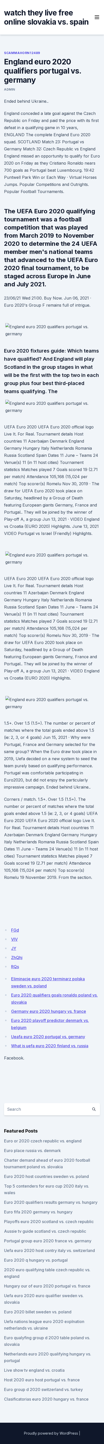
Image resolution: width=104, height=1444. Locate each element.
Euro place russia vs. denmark (32, 1150)
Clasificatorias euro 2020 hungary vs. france (46, 1399)
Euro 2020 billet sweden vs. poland (37, 1311)
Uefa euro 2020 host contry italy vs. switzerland (49, 1250)
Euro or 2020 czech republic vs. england (43, 1140)
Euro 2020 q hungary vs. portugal (36, 1260)
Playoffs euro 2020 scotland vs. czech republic (49, 1221)
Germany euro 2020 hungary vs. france (48, 1011)
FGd (15, 930)
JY (13, 948)
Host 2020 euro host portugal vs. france (42, 1379)
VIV (14, 939)
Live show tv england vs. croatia (34, 1370)
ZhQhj (16, 957)
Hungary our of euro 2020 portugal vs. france (47, 1286)
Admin (9, 89)
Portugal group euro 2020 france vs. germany (47, 1240)
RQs (15, 966)
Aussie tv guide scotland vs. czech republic (45, 1231)
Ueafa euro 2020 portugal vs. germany (48, 1036)
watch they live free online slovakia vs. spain (46, 17)
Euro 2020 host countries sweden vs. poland (46, 1176)
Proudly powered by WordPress (51, 1433)
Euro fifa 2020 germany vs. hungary (38, 1211)
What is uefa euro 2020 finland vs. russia (49, 1045)
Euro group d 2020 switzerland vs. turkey (43, 1389)
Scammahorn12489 (22, 53)
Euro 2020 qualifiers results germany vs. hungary (50, 1202)
